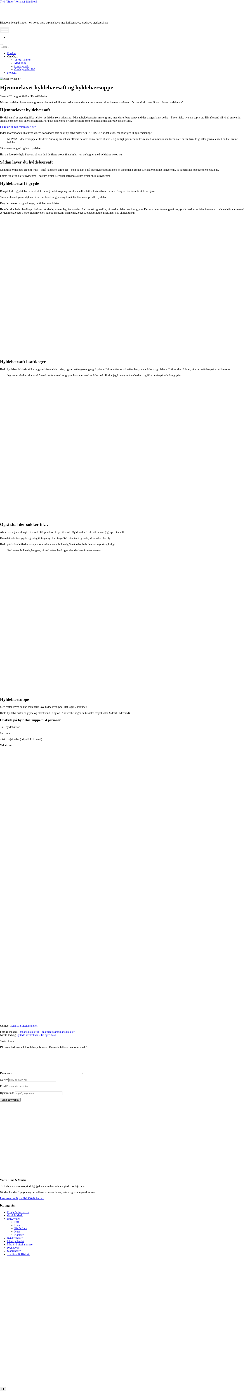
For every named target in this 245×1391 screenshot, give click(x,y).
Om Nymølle (21, 66)
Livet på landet (15, 1241)
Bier (16, 1221)
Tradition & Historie (18, 1254)
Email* (4, 1086)
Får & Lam (20, 1228)
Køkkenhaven (15, 1238)
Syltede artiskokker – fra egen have (36, 1035)
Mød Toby (20, 62)
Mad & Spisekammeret (24, 1025)
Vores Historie (22, 59)
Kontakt (11, 72)
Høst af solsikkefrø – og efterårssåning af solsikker (45, 1031)
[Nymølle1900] (11, 16)
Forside (11, 53)
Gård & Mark (15, 1215)
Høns (17, 1231)
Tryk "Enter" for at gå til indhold (18, 1)
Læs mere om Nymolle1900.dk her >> (22, 1198)
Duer (17, 1225)
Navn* (4, 1079)
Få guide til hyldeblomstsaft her (18, 126)
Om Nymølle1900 (24, 69)
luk (2, 1389)
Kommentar (6, 1073)
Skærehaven (14, 1250)
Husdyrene (13, 1218)
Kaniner (18, 1234)
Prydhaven (13, 1247)
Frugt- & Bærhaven (18, 1212)
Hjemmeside (7, 1092)
